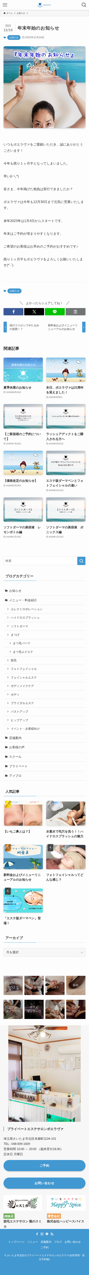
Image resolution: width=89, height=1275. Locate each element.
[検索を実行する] (81, 561)
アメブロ (15, 775)
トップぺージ (16, 1241)
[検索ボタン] (84, 5)
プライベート (18, 766)
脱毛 (14, 660)
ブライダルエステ (22, 703)
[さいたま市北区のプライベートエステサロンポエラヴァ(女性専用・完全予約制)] (44, 5)
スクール (15, 756)
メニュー (32, 1241)
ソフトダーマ (19, 626)
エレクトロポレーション (27, 609)
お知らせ (13, 37)
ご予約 (45, 1247)
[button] (13, 311)
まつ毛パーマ (21, 643)
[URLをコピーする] (75, 311)
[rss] (52, 1234)
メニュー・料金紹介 (23, 600)
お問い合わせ (73, 1241)
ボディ (15, 694)
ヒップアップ (19, 720)
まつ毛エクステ (23, 652)
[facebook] (37, 1234)
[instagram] (42, 1234)
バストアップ (19, 711)
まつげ (15, 634)
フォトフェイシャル (24, 668)
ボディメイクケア (22, 686)
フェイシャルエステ (24, 677)
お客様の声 (17, 747)
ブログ (58, 1241)
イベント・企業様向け (25, 728)
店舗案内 (15, 738)
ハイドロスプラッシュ (25, 617)
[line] (47, 1234)
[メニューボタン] (5, 5)
